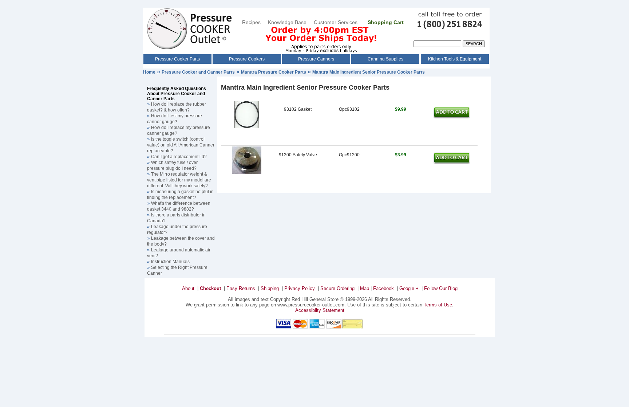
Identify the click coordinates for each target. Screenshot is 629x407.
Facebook (383, 288)
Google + (409, 288)
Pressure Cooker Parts (177, 59)
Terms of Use (438, 305)
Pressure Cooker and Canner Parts (198, 72)
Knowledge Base (287, 22)
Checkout (210, 288)
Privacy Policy (299, 288)
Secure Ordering (337, 288)
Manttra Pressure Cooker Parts (273, 72)
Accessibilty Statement (319, 310)
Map (364, 288)
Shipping (270, 288)
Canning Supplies (385, 59)
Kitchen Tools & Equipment (454, 59)
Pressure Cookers (247, 59)
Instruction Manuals (170, 261)
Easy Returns (240, 288)
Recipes (251, 22)
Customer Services (336, 22)
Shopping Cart (386, 22)
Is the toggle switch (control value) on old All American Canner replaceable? (180, 145)
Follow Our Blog (441, 288)
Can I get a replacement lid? (179, 156)
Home (149, 72)
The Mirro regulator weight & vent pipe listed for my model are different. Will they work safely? (179, 180)
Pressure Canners (316, 59)
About (188, 288)
